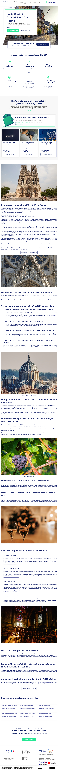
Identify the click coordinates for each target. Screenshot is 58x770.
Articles (34, 2)
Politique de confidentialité (27, 759)
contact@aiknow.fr (7, 759)
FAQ (23, 755)
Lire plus (8, 27)
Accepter (52, 768)
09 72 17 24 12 (42, 1)
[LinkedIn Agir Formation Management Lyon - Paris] (11, 751)
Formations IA (25, 750)
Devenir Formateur (26, 752)
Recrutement (25, 753)
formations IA (41, 758)
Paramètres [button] (40, 768)
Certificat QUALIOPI (26, 760)
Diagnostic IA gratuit (26, 751)
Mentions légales (25, 757)
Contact (24, 756)
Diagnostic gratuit (27, 2)
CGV (23, 758)
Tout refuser (46, 768)
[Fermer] (56, 768)
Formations (20, 2)
